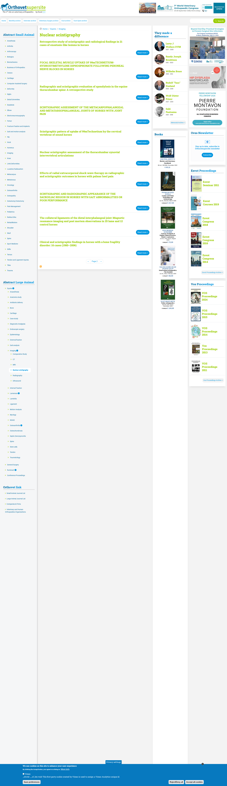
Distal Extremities (13, 100)
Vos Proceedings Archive (212, 380)
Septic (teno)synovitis (18, 436)
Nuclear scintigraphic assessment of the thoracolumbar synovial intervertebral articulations (80, 154)
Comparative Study (20, 354)
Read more (142, 53)
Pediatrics (10, 212)
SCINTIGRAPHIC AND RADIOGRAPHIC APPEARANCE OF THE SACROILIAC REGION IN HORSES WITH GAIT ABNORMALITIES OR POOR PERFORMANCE (81, 197)
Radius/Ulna (11, 217)
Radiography (17, 376)
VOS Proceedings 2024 (209, 296)
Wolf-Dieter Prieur (172, 97)
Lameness (14, 393)
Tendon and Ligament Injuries (18, 260)
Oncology (10, 185)
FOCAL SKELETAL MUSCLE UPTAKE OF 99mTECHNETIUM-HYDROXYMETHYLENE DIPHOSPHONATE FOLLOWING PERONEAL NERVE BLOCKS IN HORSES (82, 66)
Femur (9, 121)
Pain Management (14, 206)
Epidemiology (15, 335)
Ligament (13, 404)
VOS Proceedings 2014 (209, 331)
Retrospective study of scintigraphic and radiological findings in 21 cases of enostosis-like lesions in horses (81, 43)
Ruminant (11, 470)
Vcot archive (65, 21)
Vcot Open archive (80, 21)
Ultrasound (17, 381)
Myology (13, 415)
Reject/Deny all (176, 782)
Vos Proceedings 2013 (209, 349)
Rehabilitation (12, 223)
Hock (9, 142)
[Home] (23, 8)
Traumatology (15, 458)
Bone (12, 308)
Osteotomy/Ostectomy (15, 201)
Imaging (62, 29)
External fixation (16, 340)
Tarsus (9, 255)
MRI (14, 365)
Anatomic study (16, 297)
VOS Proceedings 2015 (209, 314)
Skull (9, 233)
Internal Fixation (16, 388)
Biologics (10, 57)
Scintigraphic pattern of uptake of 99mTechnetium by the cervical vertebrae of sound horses (80, 133)
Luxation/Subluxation (15, 169)
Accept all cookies (194, 782)
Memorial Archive (177, 123)
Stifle (9, 249)
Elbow (9, 110)
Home (4, 21)
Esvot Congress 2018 (208, 221)
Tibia (9, 265)
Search (221, 21)
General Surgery (13, 465)
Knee (9, 158)
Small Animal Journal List (16, 493)
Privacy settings (113, 762)
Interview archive (30, 21)
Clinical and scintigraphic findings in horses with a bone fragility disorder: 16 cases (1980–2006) (80, 243)
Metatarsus (11, 180)
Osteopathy (11, 196)
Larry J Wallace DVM (173, 45)
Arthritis (10, 46)
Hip (8, 137)
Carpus (9, 73)
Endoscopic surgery (17, 329)
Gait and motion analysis (16, 132)
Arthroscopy (11, 52)
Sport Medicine (12, 244)
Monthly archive (15, 21)
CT (14, 359)
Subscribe (207, 155)
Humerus (10, 148)
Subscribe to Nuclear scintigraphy (41, 266)
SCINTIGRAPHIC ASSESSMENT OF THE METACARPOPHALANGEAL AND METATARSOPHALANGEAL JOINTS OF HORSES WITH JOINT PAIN (82, 111)
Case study (14, 319)
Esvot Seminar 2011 (211, 183)
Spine (9, 239)
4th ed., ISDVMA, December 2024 (167, 165)
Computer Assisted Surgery (17, 84)
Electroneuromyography (16, 116)
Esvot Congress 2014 (208, 259)
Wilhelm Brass (174, 71)
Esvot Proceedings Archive (211, 272)
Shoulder (10, 228)
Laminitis (13, 399)
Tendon (12, 452)
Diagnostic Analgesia (17, 324)
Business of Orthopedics (16, 68)
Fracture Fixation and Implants (18, 126)
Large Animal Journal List (16, 499)
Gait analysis (14, 345)
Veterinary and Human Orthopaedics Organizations (15, 510)
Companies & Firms (14, 504)
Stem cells (13, 447)
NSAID (12, 420)
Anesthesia (11, 41)
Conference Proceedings (16, 475)
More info (65, 769)
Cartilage (10, 78)
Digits (9, 94)
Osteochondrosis (16, 431)
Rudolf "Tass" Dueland (173, 84)
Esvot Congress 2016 (208, 240)
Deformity (10, 89)
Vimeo (28, 774)
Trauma (10, 271)
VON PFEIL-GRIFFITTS (167, 159)
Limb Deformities (13, 164)
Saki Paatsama (171, 110)
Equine (53, 29)
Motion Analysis (16, 410)
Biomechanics (12, 62)
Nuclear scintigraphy (20, 370)
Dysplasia (10, 105)
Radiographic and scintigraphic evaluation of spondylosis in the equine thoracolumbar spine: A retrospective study (83, 88)
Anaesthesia (14, 292)
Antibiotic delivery (16, 303)
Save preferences (31, 782)
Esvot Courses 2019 (211, 202)
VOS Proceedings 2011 (209, 367)
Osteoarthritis (12, 190)
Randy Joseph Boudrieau (173, 58)
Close (202, 764)
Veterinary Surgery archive (48, 21)
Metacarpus (11, 174)
